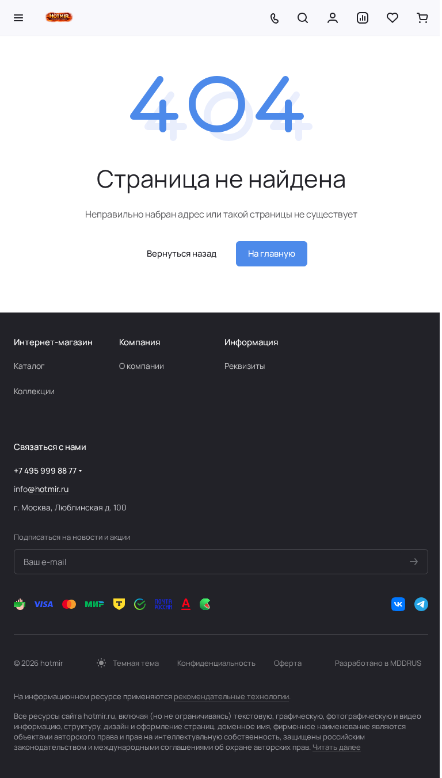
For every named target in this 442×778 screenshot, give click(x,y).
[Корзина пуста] (422, 18)
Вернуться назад (181, 253)
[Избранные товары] (392, 18)
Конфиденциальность (216, 663)
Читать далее (337, 747)
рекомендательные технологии (231, 696)
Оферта (288, 663)
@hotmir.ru (48, 488)
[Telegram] (421, 604)
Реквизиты (244, 365)
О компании (141, 365)
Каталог (29, 365)
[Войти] (332, 18)
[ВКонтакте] (398, 604)
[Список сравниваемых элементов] (362, 18)
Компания (139, 342)
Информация (251, 342)
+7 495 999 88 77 (45, 470)
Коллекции (34, 391)
